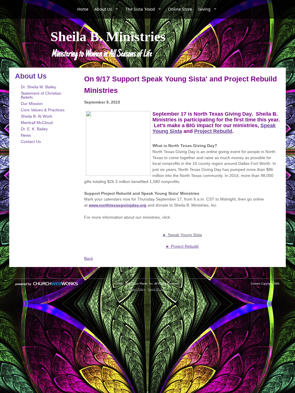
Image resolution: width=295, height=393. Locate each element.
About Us (103, 9)
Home (82, 9)
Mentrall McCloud (37, 122)
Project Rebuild (213, 131)
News (26, 135)
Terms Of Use (156, 289)
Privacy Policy (136, 289)
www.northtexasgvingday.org (117, 205)
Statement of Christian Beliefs (41, 95)
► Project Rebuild (182, 246)
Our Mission (32, 103)
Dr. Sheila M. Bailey (38, 87)
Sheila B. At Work (36, 116)
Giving (204, 9)
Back (88, 258)
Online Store (180, 9)
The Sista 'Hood (140, 9)
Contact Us (31, 141)
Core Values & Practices (43, 110)
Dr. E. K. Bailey (34, 129)
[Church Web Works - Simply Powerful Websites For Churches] (46, 285)
